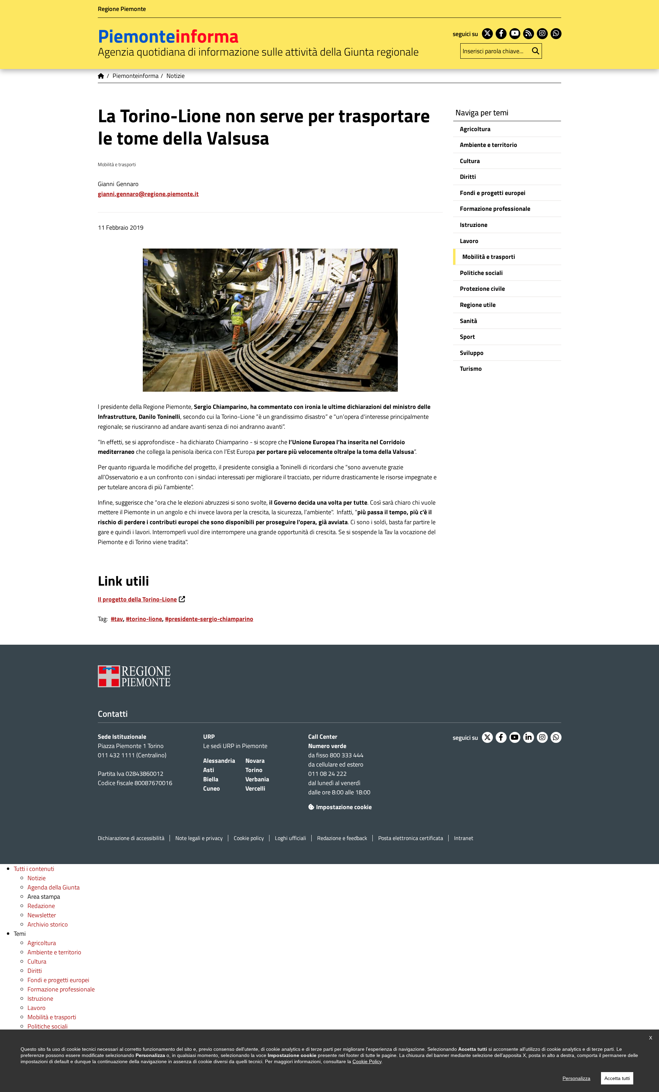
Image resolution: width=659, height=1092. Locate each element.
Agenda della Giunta (53, 887)
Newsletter (41, 915)
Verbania (257, 779)
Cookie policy (249, 838)
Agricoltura (475, 129)
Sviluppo (472, 352)
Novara (255, 760)
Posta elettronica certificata (410, 838)
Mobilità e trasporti (488, 256)
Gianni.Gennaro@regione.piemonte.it (148, 193)
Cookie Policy (366, 1061)
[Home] (101, 76)
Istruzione (473, 224)
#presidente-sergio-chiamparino (209, 618)
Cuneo (211, 788)
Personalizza (576, 1078)
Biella (210, 779)
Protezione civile (482, 288)
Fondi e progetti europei (492, 192)
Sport (467, 336)
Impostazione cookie (344, 807)
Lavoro (469, 240)
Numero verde (327, 745)
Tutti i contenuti (34, 868)
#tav (117, 618)
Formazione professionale (495, 208)
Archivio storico (47, 924)
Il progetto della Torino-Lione (137, 599)
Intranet (463, 838)
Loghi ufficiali (290, 838)
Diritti (468, 176)
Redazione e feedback (342, 838)
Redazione (41, 905)
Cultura (470, 160)
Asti (208, 769)
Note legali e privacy (199, 838)
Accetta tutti (617, 1078)
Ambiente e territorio (488, 144)
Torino (254, 769)
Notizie (36, 878)
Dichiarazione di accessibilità (131, 838)
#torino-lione (144, 618)
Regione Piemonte (122, 8)
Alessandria (219, 760)
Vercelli (255, 788)
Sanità (468, 320)
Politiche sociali (481, 272)
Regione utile (478, 304)
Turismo (471, 368)
